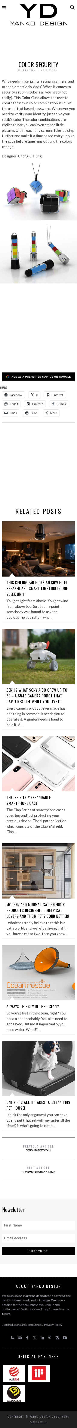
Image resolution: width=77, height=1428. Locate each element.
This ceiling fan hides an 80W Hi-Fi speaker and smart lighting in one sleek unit (37, 588)
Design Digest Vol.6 (38, 1148)
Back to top (37, 1422)
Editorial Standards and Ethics (22, 1324)
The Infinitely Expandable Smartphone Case (28, 800)
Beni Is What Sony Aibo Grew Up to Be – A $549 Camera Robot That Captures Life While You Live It (36, 695)
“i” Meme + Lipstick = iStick (38, 1169)
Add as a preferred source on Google (41, 376)
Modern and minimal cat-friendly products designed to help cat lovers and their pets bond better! (37, 910)
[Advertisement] (38, 44)
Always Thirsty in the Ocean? (32, 1006)
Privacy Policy (53, 1324)
